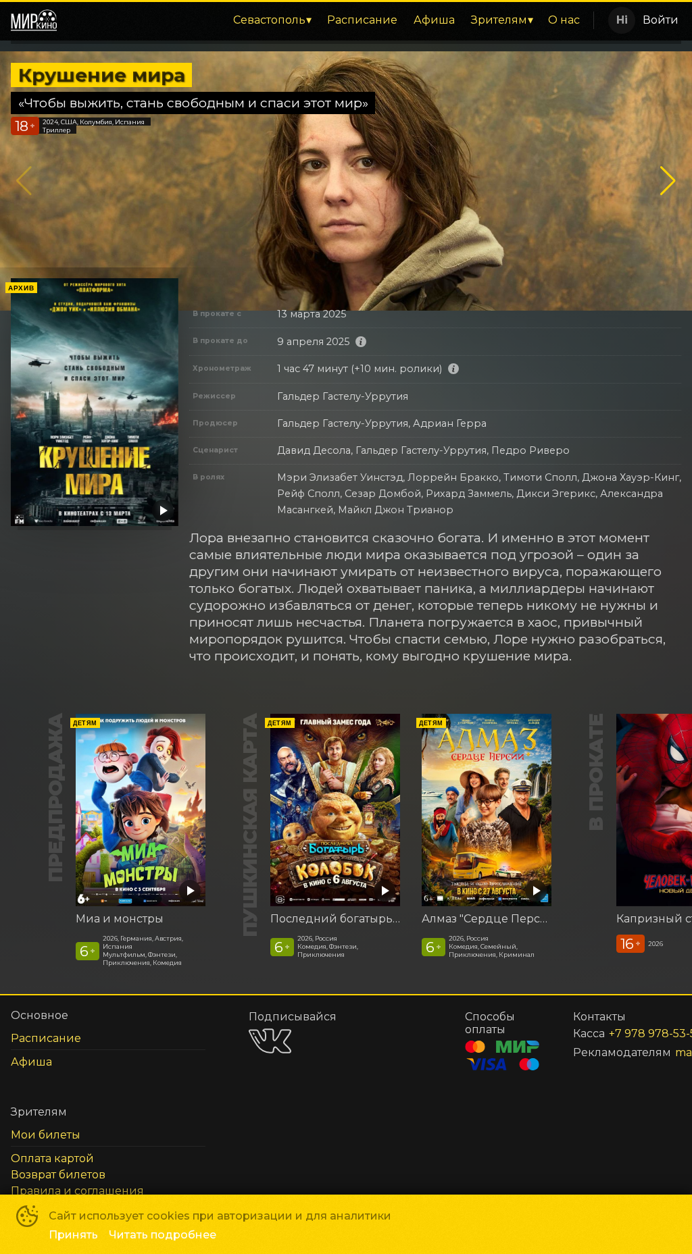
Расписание (362, 20)
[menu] (328, 20)
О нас (564, 20)
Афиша (434, 20)
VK (270, 1040)
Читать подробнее (162, 1234)
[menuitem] (272, 20)
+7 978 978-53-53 (629, 1033)
